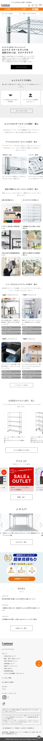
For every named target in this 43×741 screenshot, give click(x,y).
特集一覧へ (21, 497)
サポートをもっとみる (21, 111)
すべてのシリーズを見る (21, 385)
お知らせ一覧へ (21, 628)
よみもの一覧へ (21, 542)
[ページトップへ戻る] (39, 737)
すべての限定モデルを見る (22, 450)
